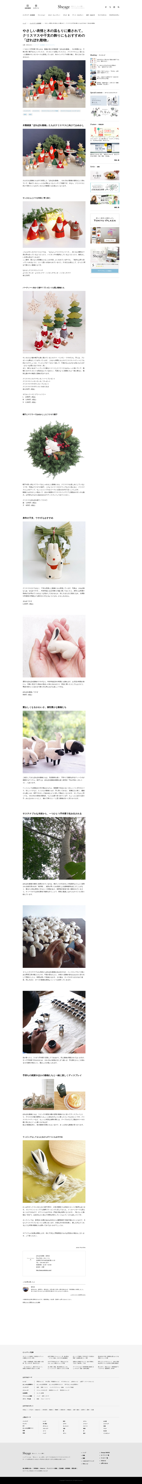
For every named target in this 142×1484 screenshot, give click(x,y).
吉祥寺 (83, 1409)
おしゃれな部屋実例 (42, 1384)
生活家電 (25, 1393)
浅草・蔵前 (76, 1409)
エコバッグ (106, 1423)
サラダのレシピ (65, 1381)
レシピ (24, 1381)
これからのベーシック (88, 1461)
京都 (104, 1426)
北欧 (64, 1428)
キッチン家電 (40, 1393)
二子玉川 (30, 1409)
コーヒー (85, 1423)
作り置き (45, 1423)
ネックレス (65, 1426)
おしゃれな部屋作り (28, 1384)
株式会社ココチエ (33, 1470)
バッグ (38, 1396)
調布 (88, 1409)
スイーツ (85, 1426)
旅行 (84, 1433)
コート (44, 1430)
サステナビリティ (50, 45)
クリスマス (36, 111)
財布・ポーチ (45, 1396)
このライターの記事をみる (77, 1295)
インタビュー (106, 1433)
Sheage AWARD (105, 1452)
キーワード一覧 (105, 1455)
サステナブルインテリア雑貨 (50, 111)
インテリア (27, 111)
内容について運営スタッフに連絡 (31, 1302)
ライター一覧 (104, 1458)
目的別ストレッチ (53, 1390)
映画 (84, 1428)
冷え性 (105, 1430)
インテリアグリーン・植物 (57, 1387)
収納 (24, 1430)
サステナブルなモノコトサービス (70, 111)
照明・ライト (44, 1387)
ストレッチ (25, 1390)
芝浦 (92, 1409)
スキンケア (45, 1428)
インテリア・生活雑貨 (35, 23)
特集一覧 (116, 160)
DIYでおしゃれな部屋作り (71, 1384)
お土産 (105, 1421)
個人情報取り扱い (27, 1468)
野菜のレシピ (40, 1381)
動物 (25, 114)
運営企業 (74, 1468)
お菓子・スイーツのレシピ (87, 1381)
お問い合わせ (104, 1463)
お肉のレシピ (74, 1381)
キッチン (25, 1423)
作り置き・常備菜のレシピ (52, 1381)
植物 (24, 1433)
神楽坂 (69, 1409)
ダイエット (45, 1426)
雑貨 (30, 114)
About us (42, 1468)
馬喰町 (56, 1409)
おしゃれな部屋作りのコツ (56, 1384)
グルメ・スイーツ (45, 1399)
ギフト (64, 1433)
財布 (64, 1421)
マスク (105, 1428)
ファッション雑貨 (27, 1396)
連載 (84, 1458)
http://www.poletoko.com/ (43, 1270)
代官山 (24, 1409)
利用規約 (36, 1468)
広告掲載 (61, 1468)
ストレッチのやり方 (42, 1390)
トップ (24, 23)
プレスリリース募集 (52, 1468)
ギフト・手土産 (27, 1399)
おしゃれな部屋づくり (28, 1428)
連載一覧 (116, 207)
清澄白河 (62, 1409)
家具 (38, 1387)
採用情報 (67, 1468)
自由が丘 (37, 1409)
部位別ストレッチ (64, 1390)
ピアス (64, 1423)
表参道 (51, 1409)
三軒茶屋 (44, 1409)
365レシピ (85, 1463)
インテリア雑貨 (69, 1387)
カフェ (84, 1421)
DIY (23, 1426)
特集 (84, 1455)
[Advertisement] (38, 1320)
